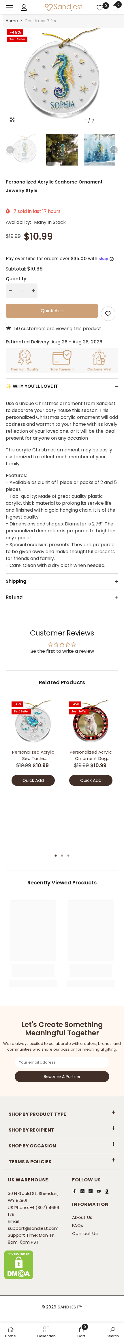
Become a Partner (62, 1076)
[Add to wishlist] (108, 314)
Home (12, 21)
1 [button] (56, 855)
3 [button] (68, 855)
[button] (102, 121)
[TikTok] (90, 1191)
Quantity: (16, 278)
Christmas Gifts (40, 21)
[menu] (9, 7)
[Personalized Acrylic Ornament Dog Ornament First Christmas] (91, 723)
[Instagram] (82, 1191)
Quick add (50, 310)
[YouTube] (98, 1191)
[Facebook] (74, 1191)
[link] (33, 970)
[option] (62, 77)
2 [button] (62, 855)
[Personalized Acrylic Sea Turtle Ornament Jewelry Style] (33, 723)
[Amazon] (107, 1191)
